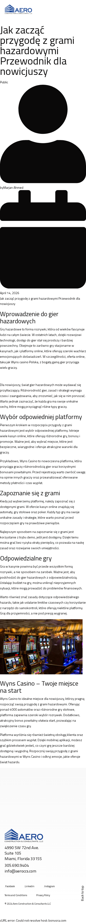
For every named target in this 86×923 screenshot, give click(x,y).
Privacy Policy (43, 895)
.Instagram (49, 886)
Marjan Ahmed (13, 187)
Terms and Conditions (16, 895)
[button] (78, 9)
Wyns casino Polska (24, 362)
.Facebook (10, 886)
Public (4, 82)
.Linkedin (29, 886)
